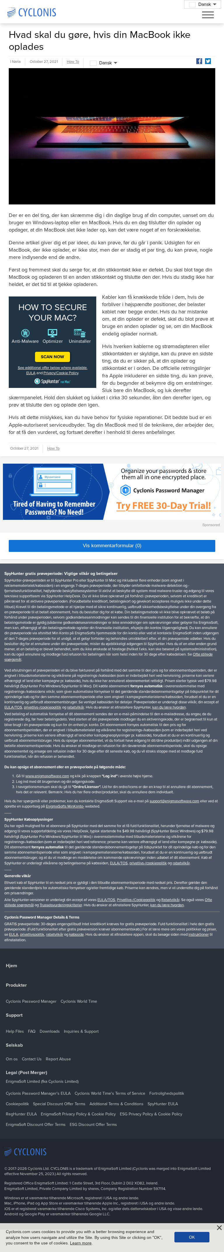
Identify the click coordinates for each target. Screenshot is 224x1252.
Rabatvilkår (170, 900)
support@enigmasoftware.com (174, 801)
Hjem (11, 966)
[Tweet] (208, 61)
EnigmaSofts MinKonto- (65, 806)
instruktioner (198, 934)
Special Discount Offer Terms (59, 1103)
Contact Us (32, 1059)
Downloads (50, 1031)
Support (14, 1015)
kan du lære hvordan (169, 707)
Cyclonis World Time (79, 1001)
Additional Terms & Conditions (117, 1103)
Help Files (15, 1031)
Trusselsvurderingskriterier (61, 905)
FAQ (32, 1031)
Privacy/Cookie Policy (60, 373)
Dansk (105, 63)
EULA (31, 373)
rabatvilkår (75, 707)
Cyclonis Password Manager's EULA (38, 1093)
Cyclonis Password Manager (31, 1001)
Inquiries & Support (81, 1031)
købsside (76, 934)
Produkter (16, 985)
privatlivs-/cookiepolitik (42, 707)
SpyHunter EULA (163, 1103)
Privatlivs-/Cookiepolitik (136, 900)
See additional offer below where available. (53, 367)
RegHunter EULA (21, 1114)
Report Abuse (58, 1059)
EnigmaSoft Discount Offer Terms (36, 1124)
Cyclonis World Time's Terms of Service (110, 1093)
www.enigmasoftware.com (47, 776)
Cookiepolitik (17, 1103)
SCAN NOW (52, 356)
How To (73, 61)
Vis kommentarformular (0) (112, 545)
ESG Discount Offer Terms (93, 1124)
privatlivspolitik (32, 934)
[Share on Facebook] (199, 61)
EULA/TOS (13, 707)
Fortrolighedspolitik (166, 1093)
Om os (12, 1059)
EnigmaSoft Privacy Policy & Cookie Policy (78, 1114)
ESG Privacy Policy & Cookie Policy (151, 1114)
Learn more (81, 1243)
